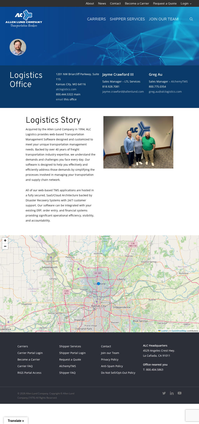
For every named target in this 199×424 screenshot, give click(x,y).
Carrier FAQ (25, 366)
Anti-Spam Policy (112, 366)
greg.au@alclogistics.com (165, 91)
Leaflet (164, 330)
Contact (106, 346)
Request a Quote (70, 359)
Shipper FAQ (67, 372)
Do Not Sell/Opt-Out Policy (118, 372)
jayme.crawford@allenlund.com (123, 91)
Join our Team (110, 353)
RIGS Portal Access (29, 372)
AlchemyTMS (179, 81)
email (59, 99)
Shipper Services (70, 346)
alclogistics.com (66, 89)
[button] (99, 284)
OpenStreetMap (178, 330)
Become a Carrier (28, 359)
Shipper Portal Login (72, 353)
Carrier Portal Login (30, 353)
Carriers (22, 346)
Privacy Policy (109, 359)
